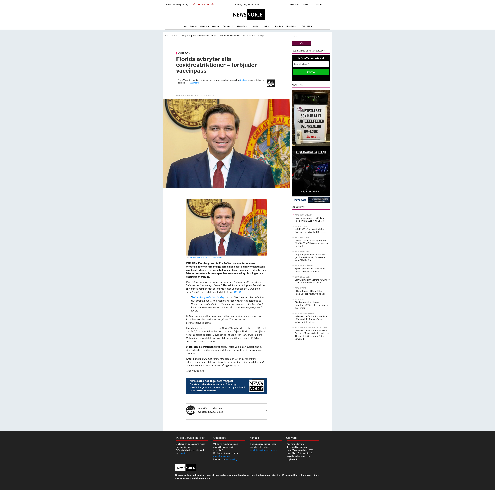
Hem (185, 26)
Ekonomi (226, 26)
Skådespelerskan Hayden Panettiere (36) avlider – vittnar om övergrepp (312, 305)
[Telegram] (212, 4)
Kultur (266, 26)
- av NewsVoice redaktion (204, 96)
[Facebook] (194, 4)
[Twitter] (199, 4)
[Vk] (208, 4)
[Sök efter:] (311, 36)
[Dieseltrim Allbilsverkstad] (311, 170)
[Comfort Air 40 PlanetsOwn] (311, 117)
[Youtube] (203, 4)
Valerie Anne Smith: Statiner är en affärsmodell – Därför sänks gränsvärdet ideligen (311, 319)
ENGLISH (306, 26)
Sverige (193, 26)
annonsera (194, 83)
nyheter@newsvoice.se (210, 412)
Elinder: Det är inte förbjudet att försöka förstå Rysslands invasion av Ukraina (311, 243)
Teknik (278, 26)
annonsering (231, 459)
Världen (203, 26)
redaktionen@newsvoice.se (263, 450)
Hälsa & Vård (241, 26)
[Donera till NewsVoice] (226, 385)
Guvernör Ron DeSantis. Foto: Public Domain (206, 257)
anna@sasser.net (221, 456)
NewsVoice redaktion (210, 408)
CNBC (237, 292)
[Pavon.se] (311, 199)
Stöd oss (243, 80)
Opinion (215, 26)
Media (255, 26)
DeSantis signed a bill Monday (208, 297)
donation (183, 453)
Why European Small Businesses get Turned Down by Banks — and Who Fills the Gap (223, 35)
